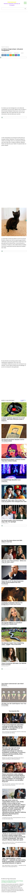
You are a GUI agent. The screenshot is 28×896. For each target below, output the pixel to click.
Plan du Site (16, 880)
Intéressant (16, 53)
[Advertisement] (14, 28)
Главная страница (5, 46)
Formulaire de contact (11, 882)
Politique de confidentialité (7, 880)
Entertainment (12, 2)
